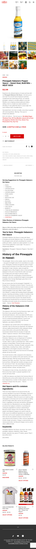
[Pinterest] (32, 147)
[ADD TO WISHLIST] (16, 469)
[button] (16, 2)
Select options (23, 480)
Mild (7, 75)
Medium (15, 154)
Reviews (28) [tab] (18, 176)
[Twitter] (29, 147)
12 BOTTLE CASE (13, 127)
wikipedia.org (6, 383)
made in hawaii (6, 157)
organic (17, 157)
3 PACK (23, 127)
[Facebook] (27, 147)
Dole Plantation (16, 303)
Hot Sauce (11, 154)
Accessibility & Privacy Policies (22, 541)
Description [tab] (18, 173)
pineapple (21, 157)
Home (4, 75)
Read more (6, 477)
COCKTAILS (8, 217)
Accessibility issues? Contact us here (18, 543)
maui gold (12, 157)
